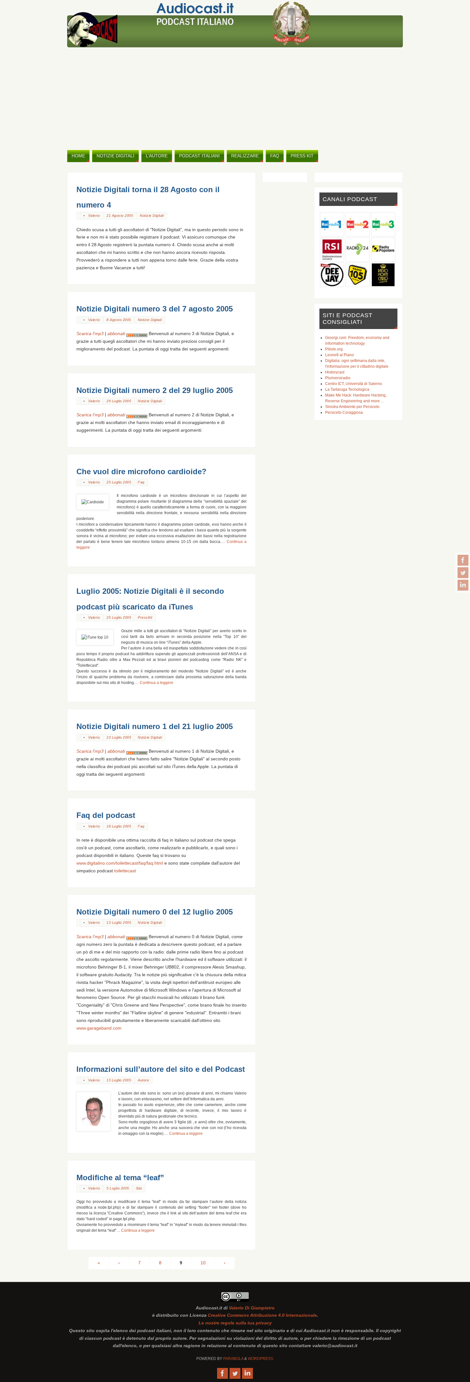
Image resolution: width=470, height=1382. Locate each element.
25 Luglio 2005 (118, 482)
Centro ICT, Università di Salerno (353, 383)
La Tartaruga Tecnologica (347, 389)
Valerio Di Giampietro (252, 1307)
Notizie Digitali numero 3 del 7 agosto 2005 (154, 308)
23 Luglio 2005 (118, 737)
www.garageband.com (98, 1028)
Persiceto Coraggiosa (344, 412)
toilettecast (125, 870)
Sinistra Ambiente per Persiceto (352, 406)
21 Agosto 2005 (119, 215)
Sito (139, 1188)
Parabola (233, 1358)
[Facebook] (463, 560)
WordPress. (261, 1358)
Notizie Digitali (152, 215)
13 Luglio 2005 (118, 922)
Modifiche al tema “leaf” (120, 1177)
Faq (141, 482)
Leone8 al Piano (339, 355)
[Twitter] (463, 572)
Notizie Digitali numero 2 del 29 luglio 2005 (154, 390)
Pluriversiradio (337, 378)
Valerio (94, 215)
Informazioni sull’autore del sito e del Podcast (160, 1069)
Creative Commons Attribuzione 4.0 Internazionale (262, 1315)
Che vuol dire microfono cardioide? (141, 471)
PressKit (145, 617)
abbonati (116, 333)
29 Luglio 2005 (118, 401)
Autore (143, 1080)
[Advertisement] (235, 99)
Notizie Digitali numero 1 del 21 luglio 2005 (154, 726)
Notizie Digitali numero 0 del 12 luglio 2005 (154, 911)
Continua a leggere (156, 682)
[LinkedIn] (463, 585)
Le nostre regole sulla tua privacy (235, 1322)
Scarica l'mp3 (90, 333)
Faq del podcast (105, 815)
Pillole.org (334, 349)
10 (203, 1262)
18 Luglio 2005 (118, 826)
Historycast (334, 372)
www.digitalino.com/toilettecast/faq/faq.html (119, 863)
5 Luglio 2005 (117, 1188)
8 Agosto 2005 (118, 320)
